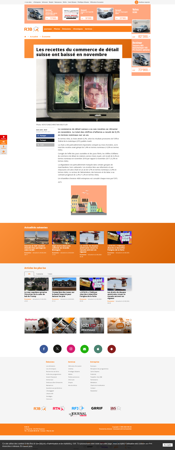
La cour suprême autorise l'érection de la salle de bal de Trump (35, 294)
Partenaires (94, 379)
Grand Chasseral (51, 377)
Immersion (49, 379)
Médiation (93, 382)
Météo (70, 374)
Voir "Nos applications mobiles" (36, 325)
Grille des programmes (53, 374)
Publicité (93, 374)
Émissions (66, 29)
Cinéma (70, 369)
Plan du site (50, 431)
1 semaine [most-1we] (39, 274)
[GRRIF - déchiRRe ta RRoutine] (96, 408)
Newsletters (84, 349)
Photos (57, 29)
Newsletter (93, 391)
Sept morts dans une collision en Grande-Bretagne (61, 248)
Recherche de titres (52, 371)
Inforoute (45, 2)
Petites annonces (73, 377)
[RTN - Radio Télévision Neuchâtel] (59, 408)
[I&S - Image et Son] (115, 408)
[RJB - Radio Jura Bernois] (40, 408)
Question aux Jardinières (54, 388)
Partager (42, 136)
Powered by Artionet (105, 429)
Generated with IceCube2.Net (122, 429)
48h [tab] (29, 274)
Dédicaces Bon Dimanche (54, 382)
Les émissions (50, 366)
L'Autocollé (49, 393)
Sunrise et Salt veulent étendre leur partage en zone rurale (35, 248)
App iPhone (98, 349)
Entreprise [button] (37, 2)
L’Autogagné (50, 391)
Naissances (58, 2)
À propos (93, 366)
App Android (112, 349)
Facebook (44, 349)
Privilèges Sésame (83, 2)
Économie (46, 36)
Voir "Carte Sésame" (92, 325)
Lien (42, 145)
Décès (65, 2)
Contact (92, 388)
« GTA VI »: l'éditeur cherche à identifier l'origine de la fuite (116, 248)
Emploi (51, 2)
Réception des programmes (99, 369)
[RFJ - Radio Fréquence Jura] (77, 408)
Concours (49, 399)
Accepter (167, 445)
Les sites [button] (29, 2)
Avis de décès (72, 385)
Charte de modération (97, 385)
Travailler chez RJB (96, 377)
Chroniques (78, 29)
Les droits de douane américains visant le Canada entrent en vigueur (89, 249)
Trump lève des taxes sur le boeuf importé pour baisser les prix (63, 294)
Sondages (49, 396)
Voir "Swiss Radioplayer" (120, 325)
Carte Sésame (72, 2)
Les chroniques (51, 369)
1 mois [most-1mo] (50, 274)
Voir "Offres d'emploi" (64, 325)
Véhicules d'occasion (96, 2)
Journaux (48, 29)
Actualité (34, 36)
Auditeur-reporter (144, 2)
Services (88, 29)
